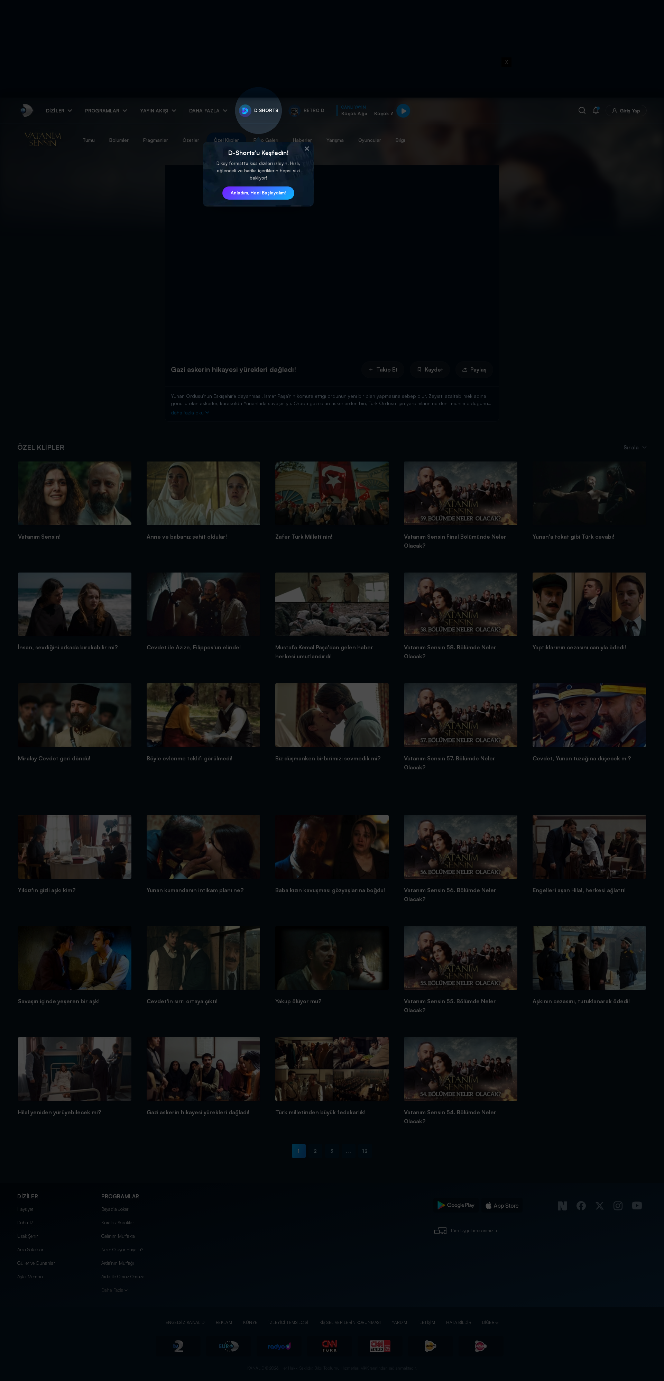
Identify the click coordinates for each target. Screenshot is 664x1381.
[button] (307, 149)
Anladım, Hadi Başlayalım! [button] (258, 192)
